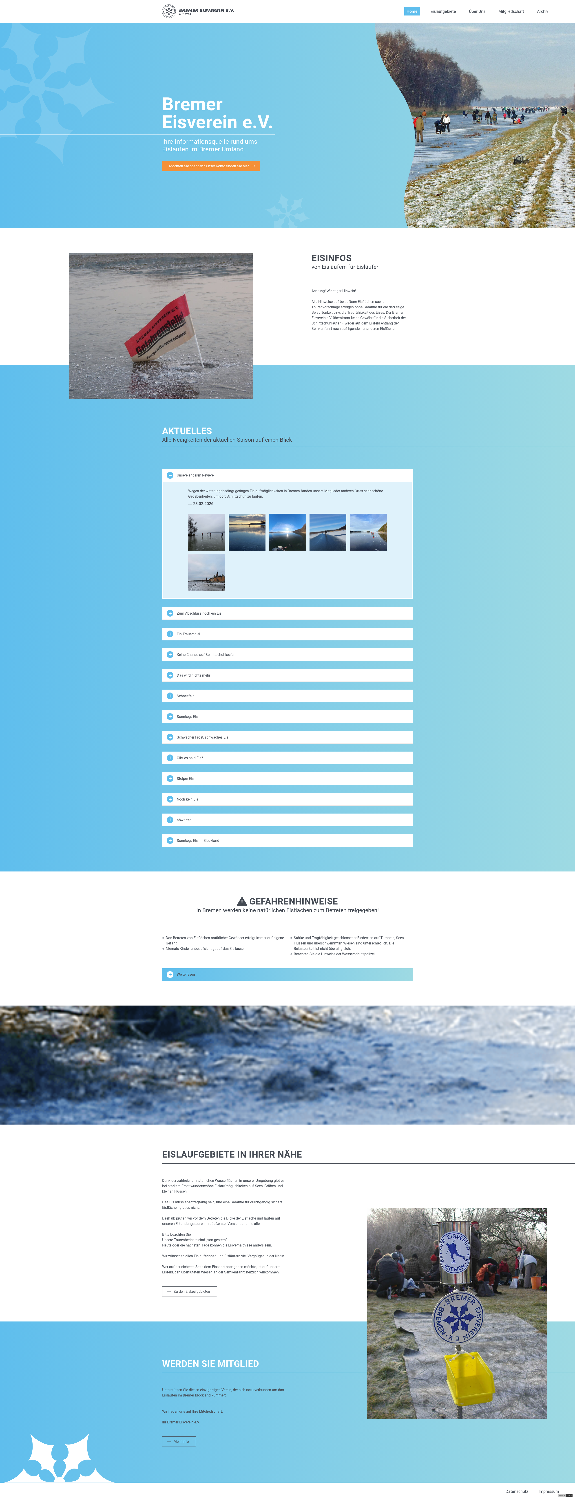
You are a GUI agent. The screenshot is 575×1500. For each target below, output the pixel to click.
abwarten (184, 820)
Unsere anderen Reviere (195, 475)
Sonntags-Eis (187, 717)
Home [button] (412, 11)
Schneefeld (186, 696)
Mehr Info (181, 1441)
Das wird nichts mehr (193, 675)
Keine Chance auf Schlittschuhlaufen (206, 655)
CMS (569, 1495)
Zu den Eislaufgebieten (192, 1291)
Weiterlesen (186, 974)
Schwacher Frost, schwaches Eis (202, 737)
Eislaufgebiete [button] (443, 11)
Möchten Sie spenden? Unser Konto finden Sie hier (209, 166)
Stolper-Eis (185, 778)
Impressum (549, 1491)
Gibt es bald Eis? (190, 758)
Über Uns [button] (477, 11)
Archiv (542, 11)
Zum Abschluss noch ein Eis (199, 613)
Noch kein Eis (187, 799)
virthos (562, 1495)
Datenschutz (517, 1491)
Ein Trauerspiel (188, 634)
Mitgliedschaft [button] (511, 11)
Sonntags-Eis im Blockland (198, 840)
